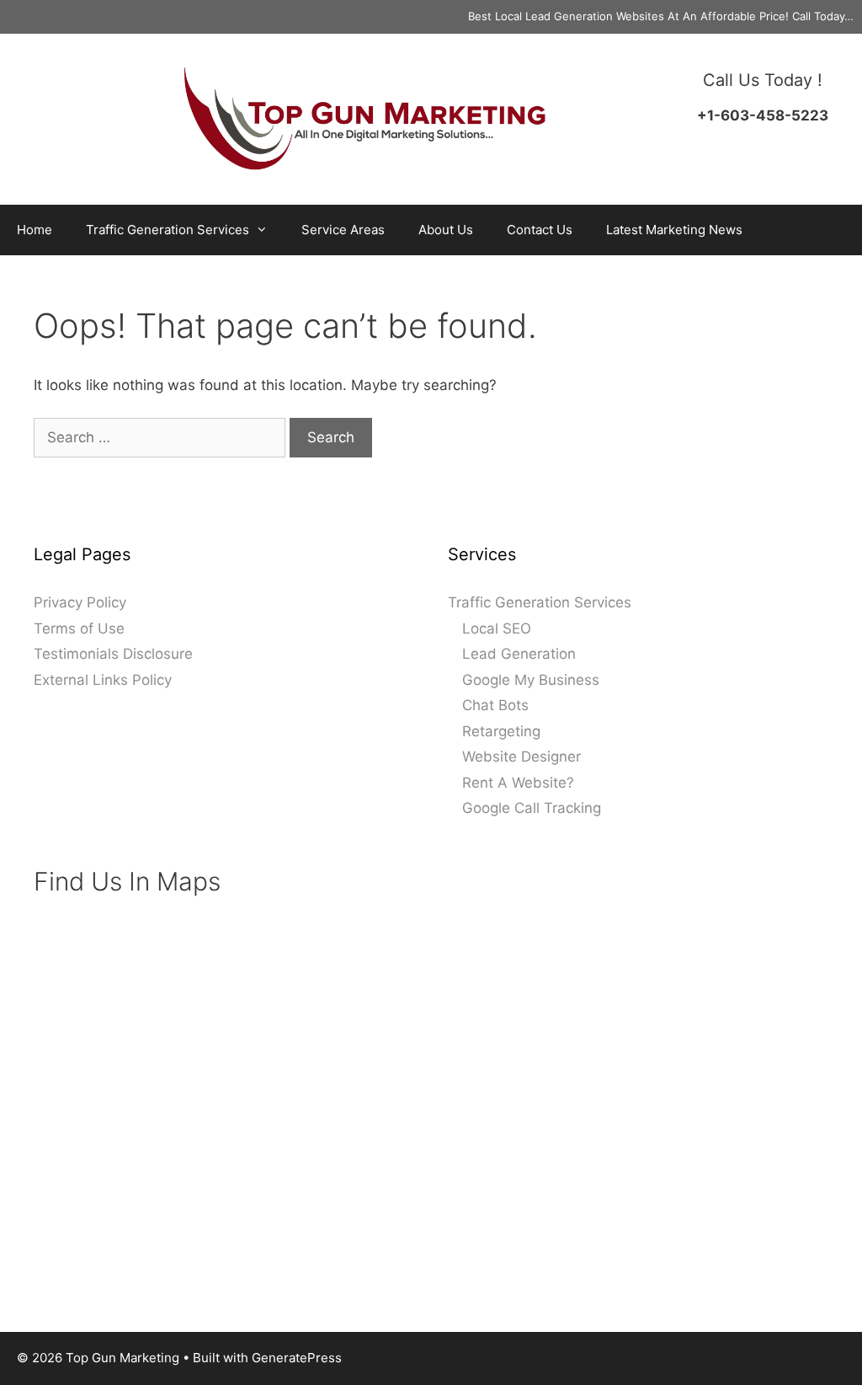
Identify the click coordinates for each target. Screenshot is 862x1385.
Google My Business (530, 679)
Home (34, 230)
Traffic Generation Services (167, 230)
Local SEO (496, 628)
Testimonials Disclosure (113, 653)
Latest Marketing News (674, 230)
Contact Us (539, 230)
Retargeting (501, 731)
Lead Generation (519, 653)
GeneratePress (297, 1358)
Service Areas (343, 230)
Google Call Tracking (531, 807)
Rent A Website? (518, 782)
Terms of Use (79, 628)
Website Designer (521, 756)
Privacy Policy (80, 602)
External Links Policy (103, 679)
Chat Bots (495, 705)
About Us (445, 230)
